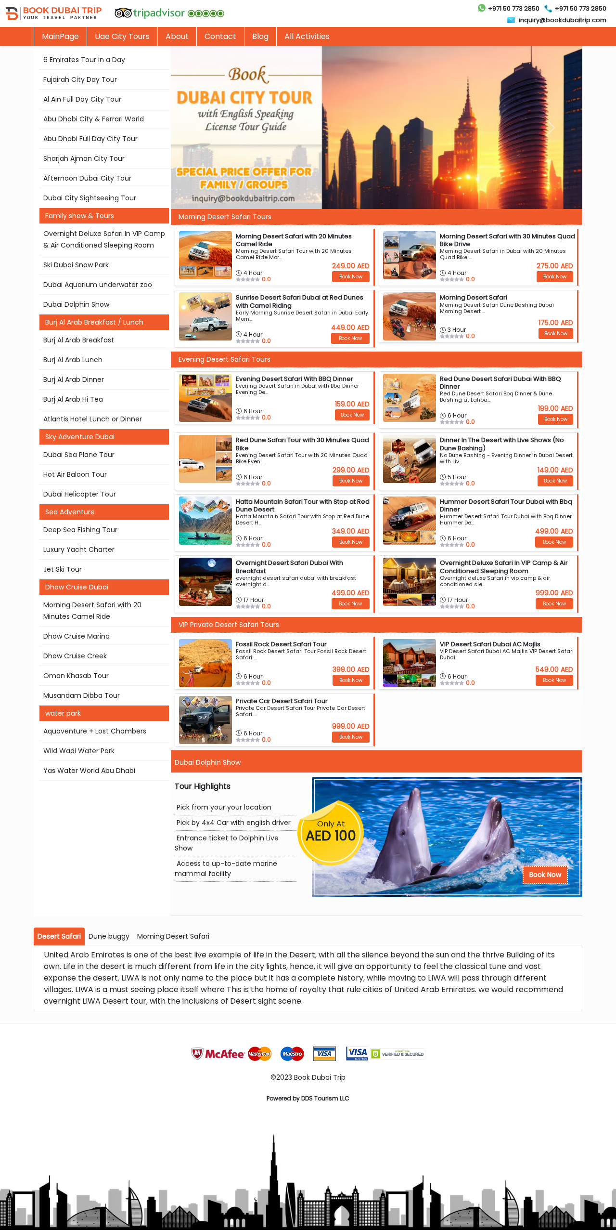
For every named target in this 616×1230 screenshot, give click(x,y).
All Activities (307, 36)
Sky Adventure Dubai (80, 437)
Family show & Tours (79, 216)
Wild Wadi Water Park (79, 751)
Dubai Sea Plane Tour (79, 454)
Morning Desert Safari (173, 936)
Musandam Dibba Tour (81, 695)
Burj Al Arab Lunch (73, 360)
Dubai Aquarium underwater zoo (97, 284)
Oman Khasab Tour (76, 675)
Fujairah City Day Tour (80, 79)
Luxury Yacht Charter (79, 549)
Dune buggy (109, 936)
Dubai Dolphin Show (76, 304)
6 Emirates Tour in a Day (84, 60)
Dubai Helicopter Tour (79, 494)
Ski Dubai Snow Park (76, 265)
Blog (260, 36)
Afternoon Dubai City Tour (87, 178)
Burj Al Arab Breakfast (78, 340)
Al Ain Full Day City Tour (82, 99)
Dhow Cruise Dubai (76, 587)
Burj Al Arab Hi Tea (73, 399)
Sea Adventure (70, 512)
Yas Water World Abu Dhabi (89, 770)
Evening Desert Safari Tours (224, 359)
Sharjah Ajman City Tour (84, 158)
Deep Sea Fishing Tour (80, 530)
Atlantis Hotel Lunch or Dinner (92, 419)
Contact (220, 36)
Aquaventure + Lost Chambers (94, 731)
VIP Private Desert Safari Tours (229, 624)
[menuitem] (122, 36)
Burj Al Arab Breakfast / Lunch (94, 322)
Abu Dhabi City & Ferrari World (93, 119)
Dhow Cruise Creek (75, 656)
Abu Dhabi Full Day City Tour (90, 139)
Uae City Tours (122, 36)
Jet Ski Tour (62, 569)
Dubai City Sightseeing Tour (89, 198)
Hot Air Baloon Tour (75, 474)
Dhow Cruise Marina (76, 636)
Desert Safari (59, 936)
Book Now (545, 874)
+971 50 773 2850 (513, 8)
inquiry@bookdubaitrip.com (562, 20)
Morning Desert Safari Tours (225, 217)
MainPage (60, 36)
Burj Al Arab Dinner (73, 379)
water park (63, 713)
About (177, 36)
